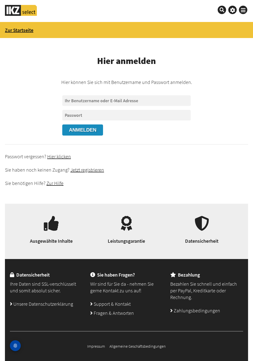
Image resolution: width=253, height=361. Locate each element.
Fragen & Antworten (113, 313)
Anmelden (82, 130)
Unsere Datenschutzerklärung (42, 304)
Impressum (96, 346)
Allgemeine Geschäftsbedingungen (137, 346)
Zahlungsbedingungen (196, 310)
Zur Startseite (19, 30)
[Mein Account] (232, 10)
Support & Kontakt (112, 304)
